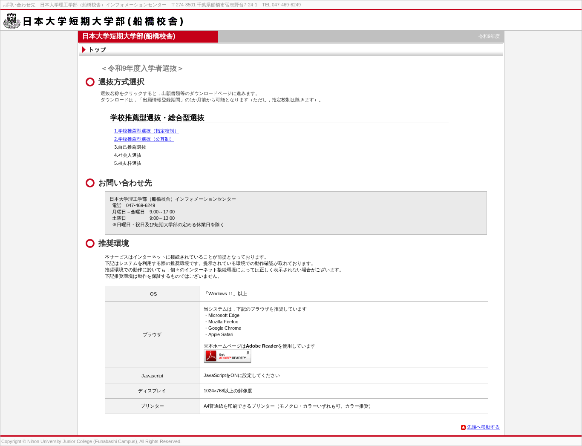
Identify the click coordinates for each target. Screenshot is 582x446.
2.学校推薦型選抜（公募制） (144, 138)
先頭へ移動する (483, 426)
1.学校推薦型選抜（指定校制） (146, 130)
